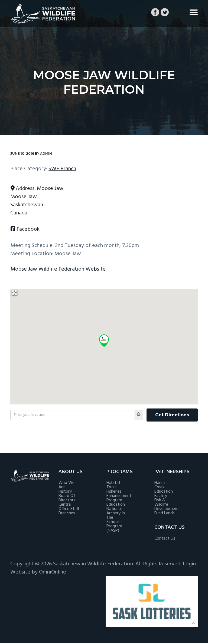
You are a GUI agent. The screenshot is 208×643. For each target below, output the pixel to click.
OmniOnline (52, 572)
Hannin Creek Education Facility (163, 489)
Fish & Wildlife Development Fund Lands (166, 506)
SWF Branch (62, 168)
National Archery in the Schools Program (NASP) (115, 520)
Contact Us (164, 538)
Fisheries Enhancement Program (118, 495)
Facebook (28, 229)
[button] (104, 340)
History (65, 491)
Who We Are (66, 485)
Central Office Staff (68, 506)
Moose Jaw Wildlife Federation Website (58, 269)
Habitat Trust (113, 485)
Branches (66, 513)
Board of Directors (66, 498)
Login (189, 564)
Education (115, 504)
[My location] (138, 415)
